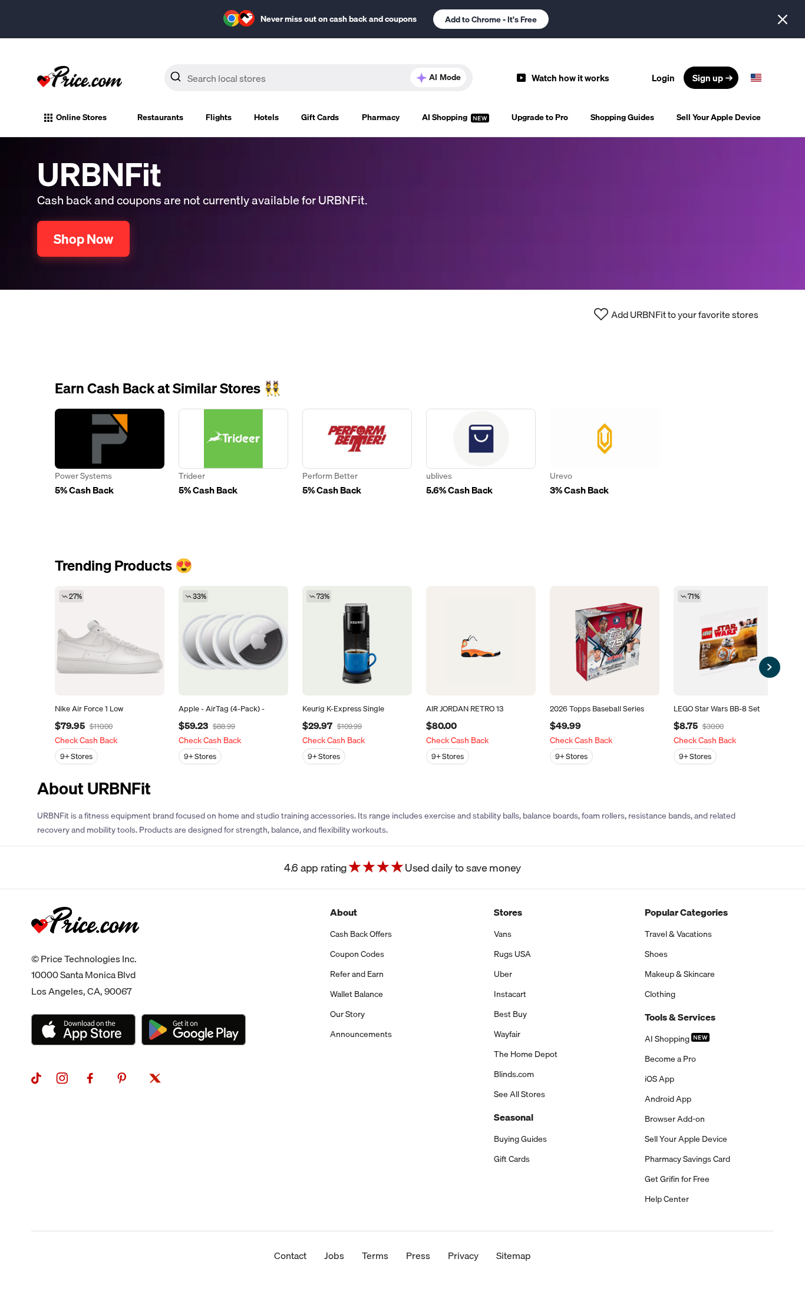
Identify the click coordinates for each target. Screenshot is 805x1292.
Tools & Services (680, 1017)
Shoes (656, 954)
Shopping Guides (622, 117)
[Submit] (175, 80)
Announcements (361, 1034)
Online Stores (81, 117)
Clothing (660, 994)
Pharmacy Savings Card (687, 1158)
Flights (219, 117)
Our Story (347, 1014)
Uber (503, 974)
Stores (508, 912)
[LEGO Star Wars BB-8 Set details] (728, 640)
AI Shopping (445, 117)
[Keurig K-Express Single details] (357, 640)
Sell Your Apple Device (719, 117)
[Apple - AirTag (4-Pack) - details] (233, 640)
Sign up (707, 78)
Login (663, 78)
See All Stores (519, 1094)
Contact (290, 1255)
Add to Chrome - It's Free (491, 19)
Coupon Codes (357, 954)
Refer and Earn (357, 974)
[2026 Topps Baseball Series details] (604, 640)
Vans (503, 933)
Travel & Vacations (678, 933)
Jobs (334, 1255)
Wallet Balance (356, 994)
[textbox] (756, 77)
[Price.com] (85, 946)
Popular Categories (686, 912)
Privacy (463, 1255)
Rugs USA (512, 954)
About (343, 912)
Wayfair (507, 1034)
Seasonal (513, 1117)
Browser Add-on (675, 1118)
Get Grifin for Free (677, 1178)
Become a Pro (670, 1058)
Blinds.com (514, 1074)
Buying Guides (520, 1138)
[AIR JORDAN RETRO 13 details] (481, 640)
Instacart (510, 994)
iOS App (659, 1078)
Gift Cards (320, 117)
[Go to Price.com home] (79, 77)
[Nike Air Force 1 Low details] (109, 640)
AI (445, 77)
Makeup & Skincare (680, 974)
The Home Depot (525, 1054)
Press (418, 1255)
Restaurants (160, 117)
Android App (668, 1098)
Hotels (266, 117)
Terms (375, 1255)
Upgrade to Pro (540, 117)
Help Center (667, 1198)
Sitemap (513, 1255)
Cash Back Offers (361, 933)
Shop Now (83, 238)
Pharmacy (381, 117)
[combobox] (318, 77)
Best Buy (510, 1014)
